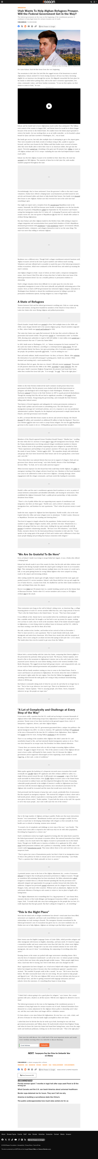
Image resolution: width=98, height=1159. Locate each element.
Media (62, 1134)
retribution (51, 735)
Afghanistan (32, 1065)
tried (47, 442)
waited (23, 735)
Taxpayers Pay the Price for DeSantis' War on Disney (49, 1054)
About (3, 1134)
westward (67, 364)
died (25, 594)
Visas (50, 1065)
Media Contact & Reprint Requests (67, 1070)
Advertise (42, 1134)
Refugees (38, 1065)
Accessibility (21, 1145)
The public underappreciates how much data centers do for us (43, 1101)
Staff (25, 1134)
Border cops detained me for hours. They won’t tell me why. (42, 1093)
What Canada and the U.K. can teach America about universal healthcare (48, 1089)
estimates (68, 367)
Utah (26, 1065)
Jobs (29, 1134)
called (75, 469)
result (69, 395)
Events (20, 1134)
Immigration (22, 8)
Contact (56, 1134)
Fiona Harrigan (22, 22)
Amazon (68, 1134)
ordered (27, 393)
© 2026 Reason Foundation (9, 1145)
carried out (75, 338)
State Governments (69, 1065)
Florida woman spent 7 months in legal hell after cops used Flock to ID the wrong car (48, 1084)
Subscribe (44, 1045)
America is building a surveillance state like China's (39, 1097)
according (55, 367)
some (62, 367)
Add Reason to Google (48, 26)
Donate (34, 1134)
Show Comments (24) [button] (28, 1075)
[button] (95, 2)
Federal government (58, 1065)
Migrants (44, 1065)
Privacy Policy (28, 1145)
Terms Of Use (36, 1145)
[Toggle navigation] (2, 1)
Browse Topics (11, 1134)
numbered (75, 730)
